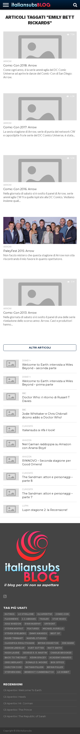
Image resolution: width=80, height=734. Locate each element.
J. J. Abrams (29, 619)
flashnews (11, 619)
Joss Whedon (13, 624)
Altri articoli (40, 347)
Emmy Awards (38, 633)
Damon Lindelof (14, 648)
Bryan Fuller (55, 667)
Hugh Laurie (12, 653)
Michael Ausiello (53, 628)
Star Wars (59, 619)
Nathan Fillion (34, 667)
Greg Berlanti (13, 662)
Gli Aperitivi (44, 614)
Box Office (57, 662)
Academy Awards (60, 657)
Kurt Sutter (36, 648)
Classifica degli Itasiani (19, 643)
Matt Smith (55, 648)
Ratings (9, 614)
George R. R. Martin (35, 653)
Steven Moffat (14, 628)
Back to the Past (15, 657)
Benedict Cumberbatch (39, 672)
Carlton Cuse (13, 667)
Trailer (44, 619)
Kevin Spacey (38, 657)
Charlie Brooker (60, 653)
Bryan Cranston (48, 643)
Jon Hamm (68, 643)
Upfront (49, 624)
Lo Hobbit (63, 672)
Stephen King (13, 672)
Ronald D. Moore (36, 662)
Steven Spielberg (15, 633)
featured (33, 628)
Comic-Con (62, 614)
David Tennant (14, 638)
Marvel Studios (36, 638)
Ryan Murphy (33, 624)
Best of (55, 633)
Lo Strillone (26, 614)
